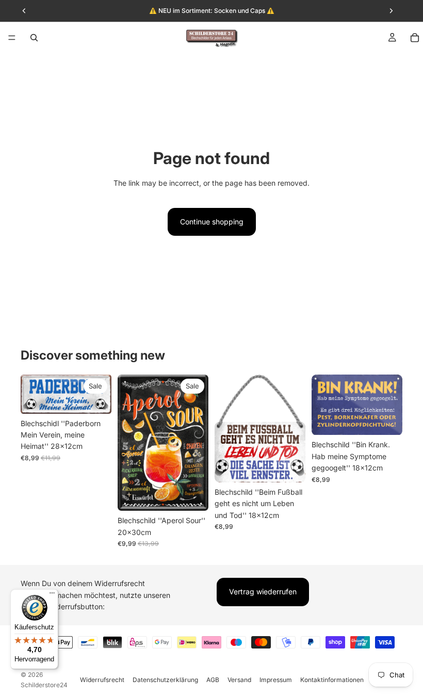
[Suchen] (34, 37)
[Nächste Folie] (100, 394)
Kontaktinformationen (332, 680)
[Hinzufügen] (192, 494)
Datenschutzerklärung (165, 680)
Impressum (275, 680)
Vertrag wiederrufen (263, 591)
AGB (212, 680)
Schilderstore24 (44, 685)
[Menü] (12, 38)
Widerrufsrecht (102, 680)
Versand (239, 680)
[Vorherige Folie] (32, 394)
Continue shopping (211, 221)
